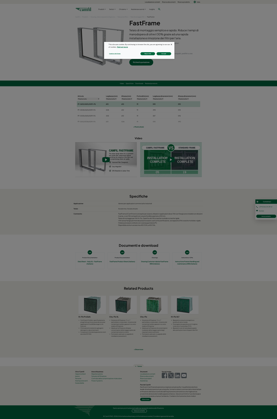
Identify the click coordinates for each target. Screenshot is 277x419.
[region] (139, 50)
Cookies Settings (115, 53)
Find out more (122, 47)
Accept (164, 53)
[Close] (171, 44)
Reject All (148, 53)
